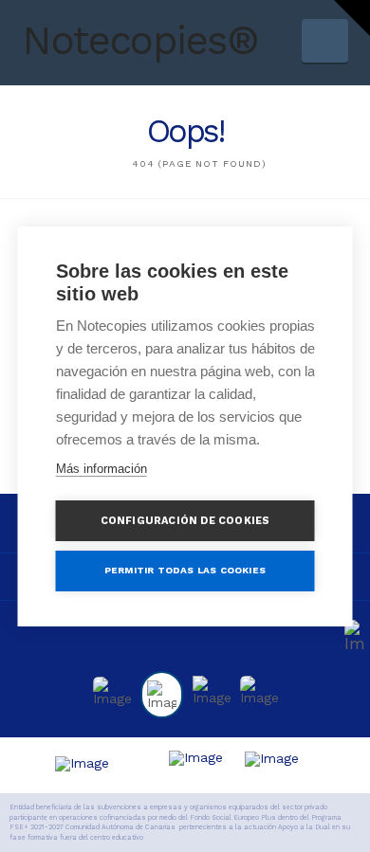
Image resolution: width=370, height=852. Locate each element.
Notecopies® (140, 41)
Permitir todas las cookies (185, 570)
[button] (325, 41)
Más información (101, 469)
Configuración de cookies (185, 521)
